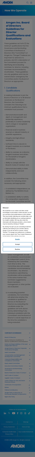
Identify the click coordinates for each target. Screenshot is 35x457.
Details (17, 239)
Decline (17, 249)
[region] (17, 228)
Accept (17, 244)
